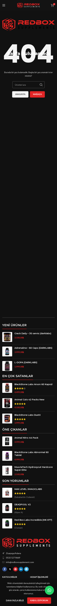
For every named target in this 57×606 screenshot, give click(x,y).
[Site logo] (28, 5)
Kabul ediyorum (39, 600)
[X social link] (10, 569)
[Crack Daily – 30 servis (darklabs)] (7, 337)
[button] (49, 590)
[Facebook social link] (4, 569)
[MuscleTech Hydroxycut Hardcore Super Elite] (7, 471)
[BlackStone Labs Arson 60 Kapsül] (7, 388)
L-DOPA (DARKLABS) (25, 362)
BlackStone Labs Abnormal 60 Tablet (31, 454)
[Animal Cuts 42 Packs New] (7, 403)
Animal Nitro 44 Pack (26, 437)
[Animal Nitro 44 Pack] (7, 441)
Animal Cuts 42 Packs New (29, 399)
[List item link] (28, 557)
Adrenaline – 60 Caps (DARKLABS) (33, 348)
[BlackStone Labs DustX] (7, 419)
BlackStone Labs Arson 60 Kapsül (33, 384)
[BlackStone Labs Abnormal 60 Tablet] (7, 456)
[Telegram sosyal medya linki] (26, 569)
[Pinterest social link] (15, 569)
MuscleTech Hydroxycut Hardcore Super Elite (33, 468)
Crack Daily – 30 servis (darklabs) (32, 333)
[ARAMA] (41, 84)
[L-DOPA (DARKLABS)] (7, 366)
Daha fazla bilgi (15, 600)
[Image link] (26, 542)
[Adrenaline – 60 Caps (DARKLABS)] (7, 351)
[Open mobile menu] (4, 5)
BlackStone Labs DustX (27, 415)
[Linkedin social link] (21, 569)
